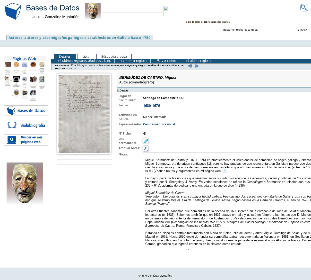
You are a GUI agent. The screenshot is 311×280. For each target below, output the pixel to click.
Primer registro (136, 60)
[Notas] (145, 148)
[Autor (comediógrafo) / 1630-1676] (84, 113)
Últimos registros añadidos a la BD (86, 60)
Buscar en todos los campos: (240, 29)
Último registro (200, 60)
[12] (189, 66)
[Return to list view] (84, 162)
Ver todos (168, 60)
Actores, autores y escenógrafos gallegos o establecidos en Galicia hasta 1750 (80, 37)
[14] (196, 66)
